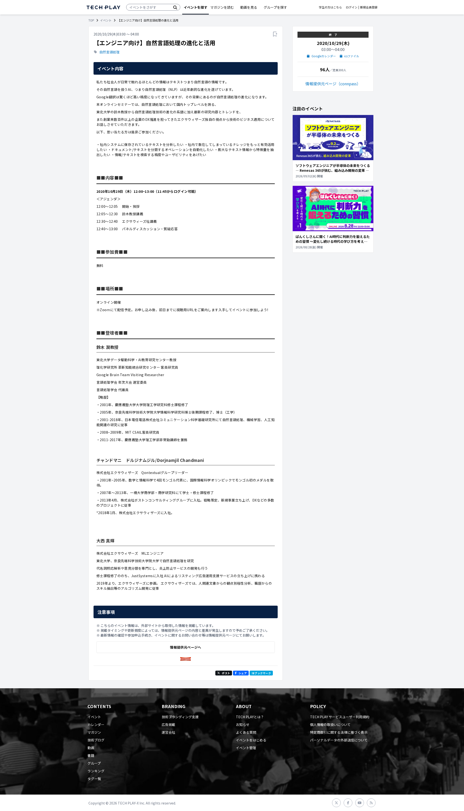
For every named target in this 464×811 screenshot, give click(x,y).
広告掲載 (168, 724)
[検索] (175, 7)
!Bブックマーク (261, 673)
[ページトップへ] (103, 7)
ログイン (351, 7)
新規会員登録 (368, 7)
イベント (106, 20)
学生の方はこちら (330, 7)
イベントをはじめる (251, 740)
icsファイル (351, 56)
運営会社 (168, 732)
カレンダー (95, 724)
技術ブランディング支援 (180, 716)
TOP (91, 20)
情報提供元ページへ (185, 647)
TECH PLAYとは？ (250, 716)
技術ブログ (95, 740)
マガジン (94, 732)
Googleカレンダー (324, 56)
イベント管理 (246, 747)
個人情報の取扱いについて (330, 724)
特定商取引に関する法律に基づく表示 (339, 732)
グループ (94, 763)
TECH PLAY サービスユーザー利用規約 (339, 716)
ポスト (226, 673)
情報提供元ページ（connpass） (333, 83)
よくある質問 (246, 732)
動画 (90, 747)
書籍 (90, 755)
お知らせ (242, 724)
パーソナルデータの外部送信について (339, 740)
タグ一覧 (94, 778)
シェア (243, 673)
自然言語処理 (109, 52)
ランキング (95, 770)
